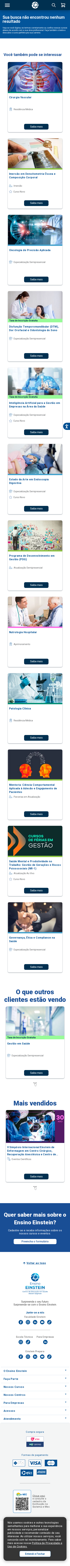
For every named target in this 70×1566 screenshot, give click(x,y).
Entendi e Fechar (35, 1553)
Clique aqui (39, 1496)
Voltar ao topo (36, 1263)
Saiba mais (36, 126)
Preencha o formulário (35, 1241)
